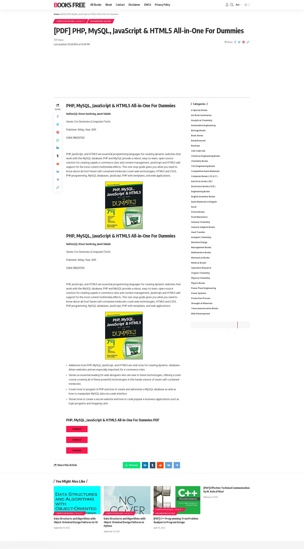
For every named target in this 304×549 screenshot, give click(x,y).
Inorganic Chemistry (201, 237)
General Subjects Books (203, 227)
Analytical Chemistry (201, 120)
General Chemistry (200, 222)
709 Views (58, 39)
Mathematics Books (201, 252)
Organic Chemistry (200, 273)
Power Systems (198, 293)
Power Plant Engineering (203, 288)
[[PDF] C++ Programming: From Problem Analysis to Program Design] (177, 500)
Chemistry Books (199, 161)
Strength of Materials (201, 303)
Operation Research (201, 267)
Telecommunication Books (204, 308)
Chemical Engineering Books (205, 156)
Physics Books (198, 283)
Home (56, 14)
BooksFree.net (198, 140)
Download (77, 429)
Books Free (69, 5)
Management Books (201, 247)
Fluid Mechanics (199, 217)
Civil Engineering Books (203, 166)
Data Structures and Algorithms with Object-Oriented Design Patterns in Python (125, 522)
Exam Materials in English (204, 201)
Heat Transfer (198, 232)
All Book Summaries (201, 115)
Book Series (197, 135)
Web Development (200, 313)
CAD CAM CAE (198, 151)
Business (195, 145)
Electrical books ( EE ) (201, 181)
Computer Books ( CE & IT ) (70, 21)
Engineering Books (100, 21)
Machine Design (199, 242)
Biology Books (198, 130)
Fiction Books (198, 212)
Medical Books (198, 262)
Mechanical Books (200, 257)
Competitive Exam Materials (205, 171)
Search (244, 325)
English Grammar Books (203, 196)
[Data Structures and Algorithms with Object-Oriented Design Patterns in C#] (77, 500)
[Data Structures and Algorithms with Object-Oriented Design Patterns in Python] (127, 500)
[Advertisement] (152, 73)
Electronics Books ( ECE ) (203, 186)
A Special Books (199, 110)
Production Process (200, 298)
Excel (193, 206)
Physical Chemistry (200, 278)
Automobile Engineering (203, 125)
